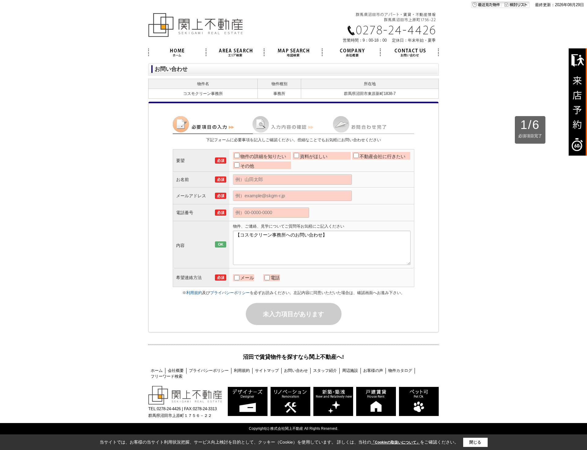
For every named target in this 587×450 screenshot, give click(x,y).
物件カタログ (400, 370)
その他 (247, 165)
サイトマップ (267, 370)
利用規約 (194, 292)
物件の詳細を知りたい (263, 156)
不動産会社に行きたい (382, 156)
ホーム (157, 370)
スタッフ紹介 (325, 370)
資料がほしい (313, 156)
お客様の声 (373, 370)
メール (247, 277)
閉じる (475, 442)
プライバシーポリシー (230, 292)
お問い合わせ (296, 370)
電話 (275, 277)
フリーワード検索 (167, 376)
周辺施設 (350, 370)
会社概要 (176, 370)
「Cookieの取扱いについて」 (395, 442)
